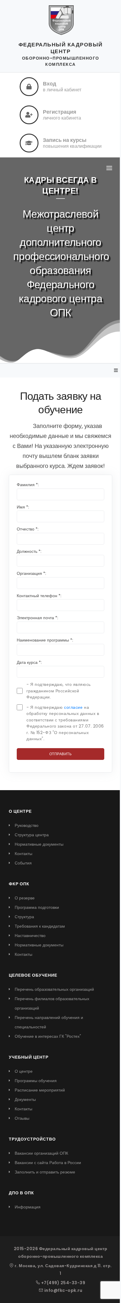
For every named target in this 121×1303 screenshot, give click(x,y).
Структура (24, 917)
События (23, 863)
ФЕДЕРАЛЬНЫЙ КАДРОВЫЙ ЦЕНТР (61, 48)
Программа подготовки (37, 907)
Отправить (60, 753)
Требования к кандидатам (40, 926)
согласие (73, 707)
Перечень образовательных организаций (54, 989)
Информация (28, 1207)
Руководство (26, 825)
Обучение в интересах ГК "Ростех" (48, 1036)
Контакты (23, 854)
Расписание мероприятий (40, 1090)
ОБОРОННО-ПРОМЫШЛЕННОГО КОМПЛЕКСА (60, 61)
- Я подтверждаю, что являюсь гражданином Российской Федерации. (58, 690)
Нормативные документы (39, 844)
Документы (25, 1099)
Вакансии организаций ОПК (41, 1153)
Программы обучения (36, 1081)
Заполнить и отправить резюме (45, 1172)
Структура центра (32, 835)
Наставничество (30, 935)
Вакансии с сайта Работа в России (48, 1163)
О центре (24, 1071)
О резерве (25, 898)
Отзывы (22, 1118)
